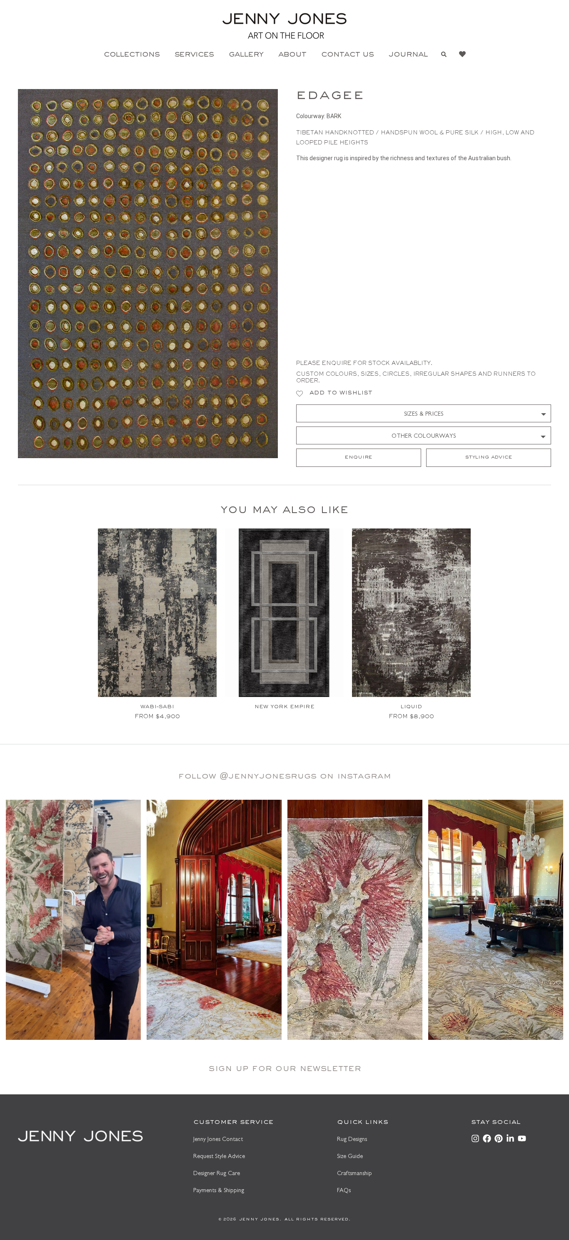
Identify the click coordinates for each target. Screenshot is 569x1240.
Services (194, 55)
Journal (408, 55)
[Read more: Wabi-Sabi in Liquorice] (157, 612)
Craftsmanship (354, 1174)
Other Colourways (424, 437)
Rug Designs (352, 1140)
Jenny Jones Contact (218, 1140)
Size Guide (350, 1157)
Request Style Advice (219, 1157)
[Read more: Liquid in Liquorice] (411, 612)
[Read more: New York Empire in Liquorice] (284, 612)
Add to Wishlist (340, 393)
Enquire (358, 458)
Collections (132, 55)
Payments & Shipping (218, 1191)
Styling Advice (488, 458)
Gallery (246, 55)
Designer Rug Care (216, 1174)
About (292, 55)
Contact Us (347, 55)
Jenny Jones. (259, 1219)
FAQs (344, 1191)
